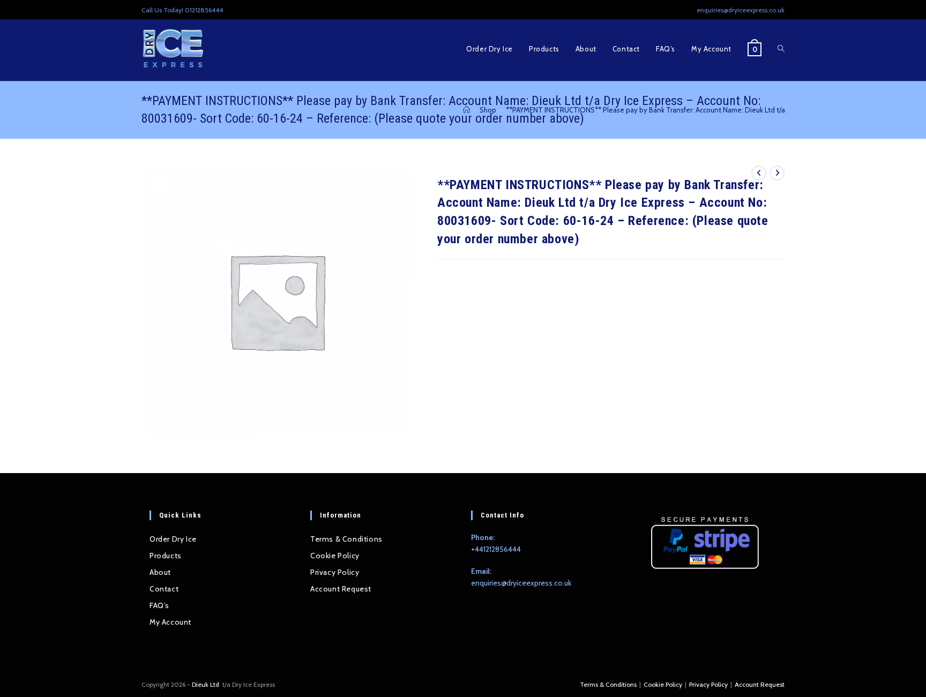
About (160, 572)
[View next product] (777, 173)
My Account (170, 622)
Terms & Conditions (346, 539)
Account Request (340, 589)
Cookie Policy (335, 555)
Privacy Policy (334, 572)
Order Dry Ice (173, 539)
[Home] (466, 110)
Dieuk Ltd (206, 684)
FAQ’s (159, 605)
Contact (164, 589)
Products (166, 555)
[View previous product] (758, 173)
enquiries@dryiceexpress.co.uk (521, 583)
